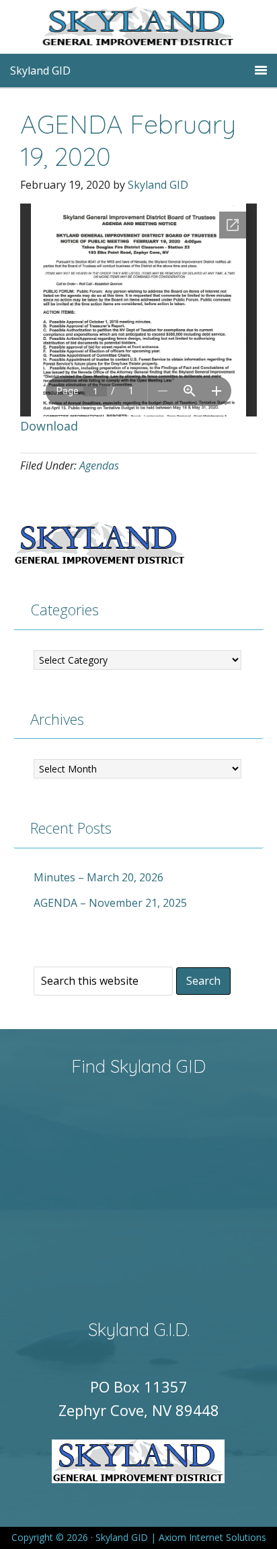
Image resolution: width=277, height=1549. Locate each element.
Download (49, 426)
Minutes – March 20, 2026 (98, 877)
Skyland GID (158, 30)
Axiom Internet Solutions (212, 1537)
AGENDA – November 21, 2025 (110, 902)
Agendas (99, 465)
